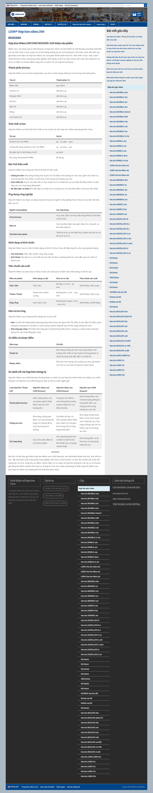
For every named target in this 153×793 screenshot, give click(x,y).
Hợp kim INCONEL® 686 (119, 117)
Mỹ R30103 (114, 263)
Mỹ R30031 (114, 287)
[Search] (145, 5)
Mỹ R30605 (114, 282)
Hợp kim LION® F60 (117, 375)
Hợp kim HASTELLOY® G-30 (120, 253)
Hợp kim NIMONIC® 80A (119, 180)
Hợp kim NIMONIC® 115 (118, 195)
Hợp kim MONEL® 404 (118, 151)
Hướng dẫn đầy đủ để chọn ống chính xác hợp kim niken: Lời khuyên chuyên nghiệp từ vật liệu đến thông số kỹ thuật (125, 60)
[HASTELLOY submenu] (67, 24)
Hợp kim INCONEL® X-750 (119, 136)
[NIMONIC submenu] (28, 24)
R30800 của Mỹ (115, 302)
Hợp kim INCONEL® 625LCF (120, 112)
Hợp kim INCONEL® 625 (119, 107)
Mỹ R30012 (114, 272)
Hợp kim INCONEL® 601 (119, 97)
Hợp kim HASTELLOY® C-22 (120, 233)
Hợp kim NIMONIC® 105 (118, 190)
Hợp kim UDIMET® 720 (118, 204)
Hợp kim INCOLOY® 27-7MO (120, 346)
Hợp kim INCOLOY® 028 (119, 336)
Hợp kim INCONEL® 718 (118, 126)
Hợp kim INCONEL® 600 (119, 92)
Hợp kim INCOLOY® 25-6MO (120, 341)
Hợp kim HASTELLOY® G (119, 248)
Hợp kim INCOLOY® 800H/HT (121, 316)
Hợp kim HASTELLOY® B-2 (119, 224)
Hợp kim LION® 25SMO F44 (120, 355)
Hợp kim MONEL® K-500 (119, 160)
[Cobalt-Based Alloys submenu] (92, 24)
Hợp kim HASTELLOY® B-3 (119, 229)
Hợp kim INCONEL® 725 (118, 131)
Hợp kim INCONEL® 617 (118, 102)
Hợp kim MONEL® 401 (118, 146)
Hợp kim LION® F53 (117, 365)
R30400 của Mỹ (115, 297)
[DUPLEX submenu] (105, 24)
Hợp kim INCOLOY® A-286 (119, 350)
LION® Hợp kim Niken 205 (119, 175)
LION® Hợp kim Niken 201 (119, 170)
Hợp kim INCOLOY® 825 (118, 321)
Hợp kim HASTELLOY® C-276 (120, 238)
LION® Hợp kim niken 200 (119, 165)
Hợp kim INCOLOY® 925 (118, 326)
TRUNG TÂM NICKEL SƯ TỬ (56, 488)
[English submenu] (18, 5)
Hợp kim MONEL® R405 (118, 156)
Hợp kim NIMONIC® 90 (118, 185)
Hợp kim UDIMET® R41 (118, 209)
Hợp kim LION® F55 (117, 370)
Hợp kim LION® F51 (117, 360)
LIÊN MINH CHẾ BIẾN (53, 496)
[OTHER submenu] (116, 24)
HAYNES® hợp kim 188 (118, 292)
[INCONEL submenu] (15, 24)
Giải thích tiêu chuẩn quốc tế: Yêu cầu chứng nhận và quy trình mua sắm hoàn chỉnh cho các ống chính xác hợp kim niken (125, 48)
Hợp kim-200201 (15, 38)
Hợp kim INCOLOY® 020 (119, 331)
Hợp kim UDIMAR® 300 (118, 214)
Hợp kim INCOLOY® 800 (119, 311)
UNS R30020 (114, 277)
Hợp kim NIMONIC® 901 (118, 199)
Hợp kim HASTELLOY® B (119, 219)
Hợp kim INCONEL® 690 (119, 121)
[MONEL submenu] (39, 24)
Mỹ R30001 (114, 258)
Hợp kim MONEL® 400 (118, 141)
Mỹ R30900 (114, 307)
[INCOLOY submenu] (52, 24)
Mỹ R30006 (114, 268)
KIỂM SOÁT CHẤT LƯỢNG (55, 503)
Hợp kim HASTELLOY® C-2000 (121, 243)
